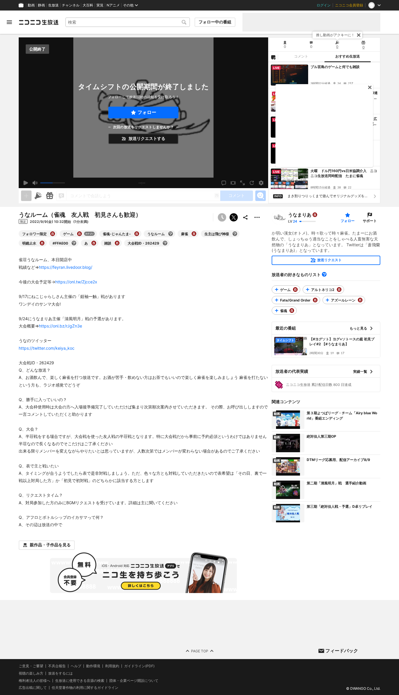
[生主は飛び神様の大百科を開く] (235, 233)
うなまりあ (299, 215)
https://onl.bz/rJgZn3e (60, 325)
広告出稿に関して (33, 687)
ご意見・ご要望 (31, 666)
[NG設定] (273, 57)
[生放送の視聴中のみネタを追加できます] (26, 195)
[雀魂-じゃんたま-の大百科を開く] (136, 233)
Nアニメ (113, 5)
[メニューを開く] (9, 22)
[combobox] (127, 22)
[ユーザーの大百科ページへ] (315, 214)
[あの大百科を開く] (93, 243)
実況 (99, 5)
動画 (31, 5)
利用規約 (112, 666)
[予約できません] (222, 217)
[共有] (245, 217)
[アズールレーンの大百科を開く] (360, 300)
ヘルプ (76, 666)
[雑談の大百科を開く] (117, 243)
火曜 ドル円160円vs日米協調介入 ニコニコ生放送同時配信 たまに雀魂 (343, 173)
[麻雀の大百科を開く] (194, 233)
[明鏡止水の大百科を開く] (42, 243)
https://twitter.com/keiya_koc (46, 348)
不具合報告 (57, 666)
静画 (41, 5)
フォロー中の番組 (215, 22)
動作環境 (93, 666)
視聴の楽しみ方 (31, 673)
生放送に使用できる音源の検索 (79, 680)
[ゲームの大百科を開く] (79, 233)
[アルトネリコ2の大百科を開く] (339, 289)
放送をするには (60, 673)
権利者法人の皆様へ (34, 680)
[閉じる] (358, 35)
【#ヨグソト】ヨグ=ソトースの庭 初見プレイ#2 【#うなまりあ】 (341, 341)
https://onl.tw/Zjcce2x (76, 281)
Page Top (199, 651)
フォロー (147, 112)
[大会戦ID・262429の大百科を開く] (165, 243)
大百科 (88, 5)
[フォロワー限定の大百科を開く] (52, 233)
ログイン (324, 5)
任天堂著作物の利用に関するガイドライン (85, 687)
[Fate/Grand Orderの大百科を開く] (315, 300)
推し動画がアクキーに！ (335, 35)
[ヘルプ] (324, 274)
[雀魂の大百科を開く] (291, 310)
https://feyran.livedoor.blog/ (65, 267)
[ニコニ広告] (38, 195)
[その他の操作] (257, 217)
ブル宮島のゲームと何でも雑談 (335, 67)
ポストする (234, 217)
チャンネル (70, 5)
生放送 (53, 5)
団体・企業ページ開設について (133, 680)
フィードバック (341, 651)
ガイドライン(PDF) (139, 666)
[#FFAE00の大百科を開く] (74, 243)
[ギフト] (49, 195)
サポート (370, 221)
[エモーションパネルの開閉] (260, 195)
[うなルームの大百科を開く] (170, 233)
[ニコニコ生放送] (38, 22)
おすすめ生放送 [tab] (347, 56)
